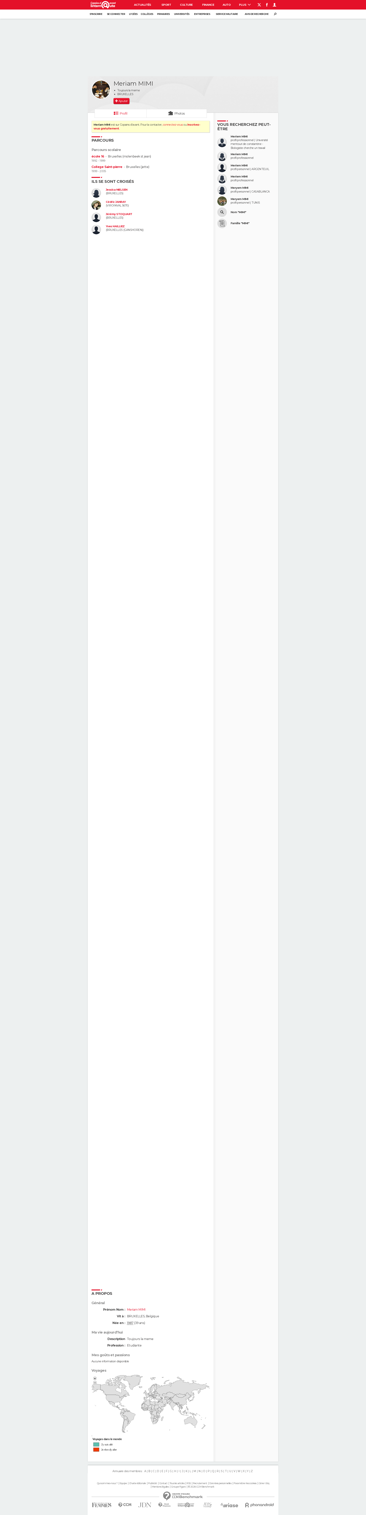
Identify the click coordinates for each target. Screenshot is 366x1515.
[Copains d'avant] (186, 1505)
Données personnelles (220, 1483)
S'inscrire (96, 14)
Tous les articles (177, 1483)
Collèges (147, 14)
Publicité (152, 1483)
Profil (123, 113)
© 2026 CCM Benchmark (201, 1486)
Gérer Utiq (264, 1483)
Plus (243, 4)
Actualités (142, 4)
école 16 (98, 156)
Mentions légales (160, 1486)
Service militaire (227, 14)
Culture (186, 4)
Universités (181, 14)
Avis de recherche (256, 14)
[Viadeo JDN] (207, 1505)
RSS (189, 1483)
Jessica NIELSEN (117, 189)
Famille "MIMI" (240, 223)
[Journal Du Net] (145, 1505)
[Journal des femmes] (102, 1505)
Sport (166, 4)
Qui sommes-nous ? (107, 1483)
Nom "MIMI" (238, 212)
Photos (179, 113)
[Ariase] (229, 1505)
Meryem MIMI (239, 187)
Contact (163, 1483)
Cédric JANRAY (116, 202)
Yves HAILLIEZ (115, 226)
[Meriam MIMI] (101, 89)
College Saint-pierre (107, 167)
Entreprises (202, 14)
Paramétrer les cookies (245, 1483)
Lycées (133, 14)
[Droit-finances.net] (164, 1505)
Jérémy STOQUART (119, 214)
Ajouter (123, 101)
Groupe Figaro (178, 1486)
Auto (227, 4)
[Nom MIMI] (222, 212)
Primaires (163, 14)
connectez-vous (173, 124)
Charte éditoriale (137, 1483)
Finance (208, 4)
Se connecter (116, 14)
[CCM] (125, 1505)
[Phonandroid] (259, 1505)
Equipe (123, 1483)
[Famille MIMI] (222, 223)
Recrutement (200, 1483)
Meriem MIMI (239, 136)
